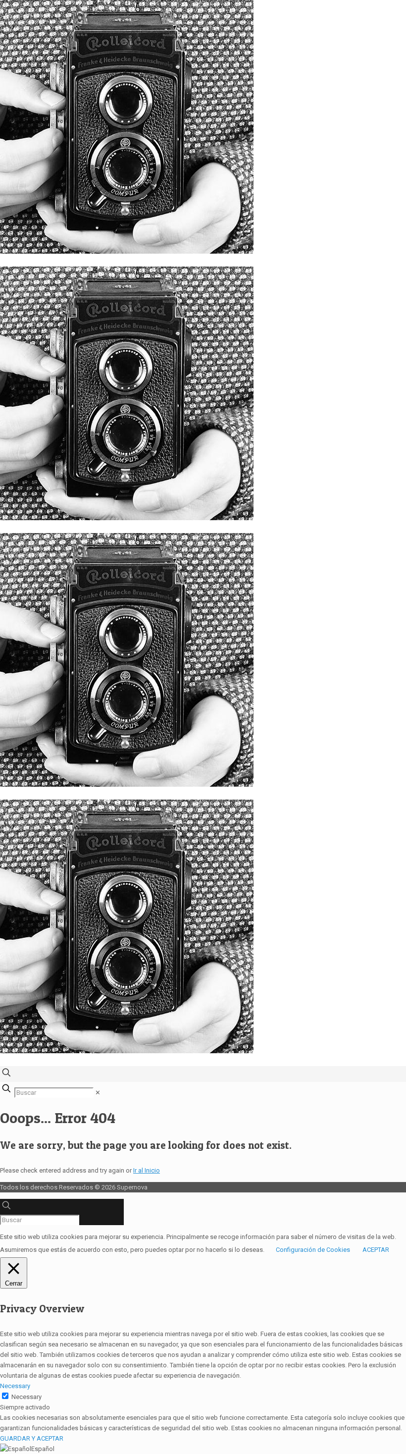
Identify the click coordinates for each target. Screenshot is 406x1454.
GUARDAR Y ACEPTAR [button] (31, 1438)
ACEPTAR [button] (375, 1249)
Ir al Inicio (146, 1170)
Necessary (26, 1396)
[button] (203, 1449)
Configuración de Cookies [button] (313, 1249)
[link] (98, 1092)
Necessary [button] (15, 1386)
